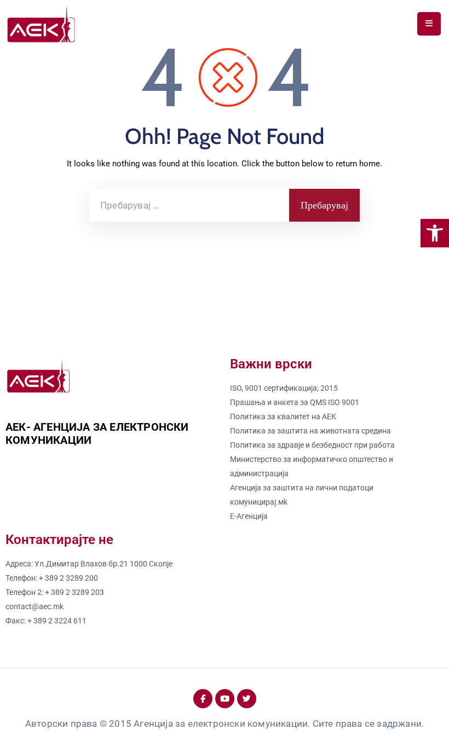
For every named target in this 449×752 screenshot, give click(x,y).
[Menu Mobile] (429, 24)
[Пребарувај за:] (189, 205)
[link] (435, 233)
